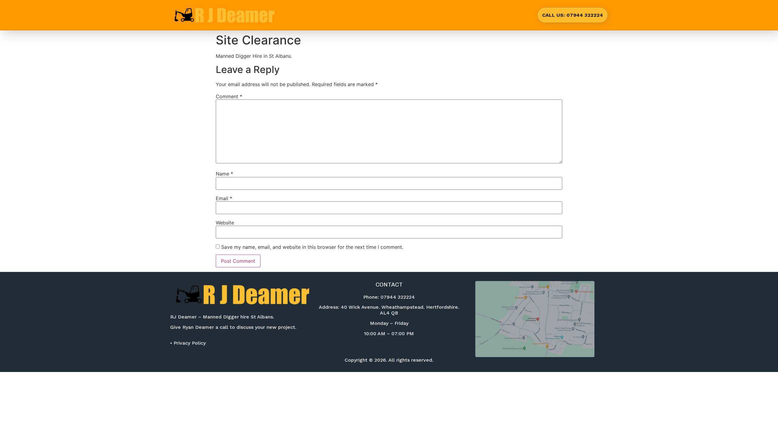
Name (224, 173)
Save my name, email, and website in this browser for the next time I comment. (312, 247)
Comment (229, 96)
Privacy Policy (190, 343)
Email (224, 198)
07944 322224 (397, 297)
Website (225, 222)
